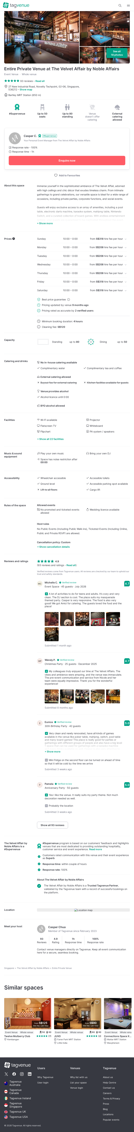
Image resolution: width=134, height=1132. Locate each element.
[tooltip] (17, 109)
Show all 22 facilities (51, 438)
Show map (26, 89)
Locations (108, 1114)
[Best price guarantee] (68, 299)
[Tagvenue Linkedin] (29, 1074)
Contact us (109, 1088)
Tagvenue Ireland (20, 1098)
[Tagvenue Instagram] (22, 1074)
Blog (105, 1109)
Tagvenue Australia (15, 1083)
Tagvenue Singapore (15, 1105)
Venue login (76, 1088)
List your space (78, 1082)
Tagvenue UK (17, 1111)
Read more (95, 849)
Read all (40, 80)
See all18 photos (117, 53)
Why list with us (78, 1077)
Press (106, 1103)
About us (108, 1077)
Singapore (9, 968)
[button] (120, 5)
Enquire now (67, 160)
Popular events (111, 1119)
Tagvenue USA (18, 1117)
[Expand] (128, 5)
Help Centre (109, 1082)
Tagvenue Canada (15, 1091)
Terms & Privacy (111, 1098)
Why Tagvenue (45, 1077)
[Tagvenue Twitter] (6, 1074)
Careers (107, 1093)
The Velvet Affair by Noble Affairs (15, 845)
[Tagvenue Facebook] (14, 1074)
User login (43, 1082)
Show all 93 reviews (52, 825)
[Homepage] (16, 5)
